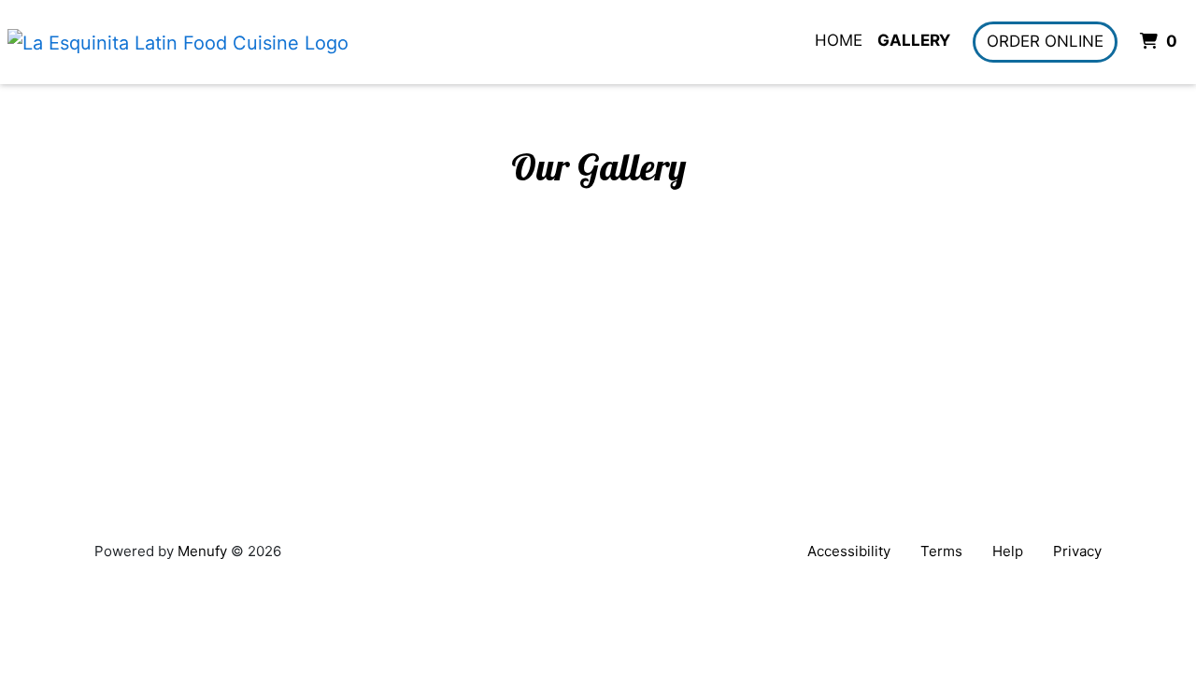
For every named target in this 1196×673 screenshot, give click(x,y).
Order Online (1045, 41)
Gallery (913, 40)
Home (838, 40)
